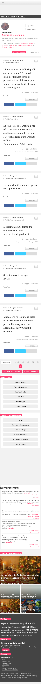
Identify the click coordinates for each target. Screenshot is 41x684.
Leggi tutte (34, 52)
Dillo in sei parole (20, 178)
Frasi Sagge (20, 401)
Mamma (37, 508)
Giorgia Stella (35, 495)
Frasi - (20, 2)
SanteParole (5, 665)
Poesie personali (34, 533)
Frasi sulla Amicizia (20, 387)
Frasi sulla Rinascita (20, 434)
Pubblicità (28, 676)
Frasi (3, 660)
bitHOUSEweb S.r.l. (7, 676)
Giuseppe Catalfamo (13, 34)
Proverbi (4, 47)
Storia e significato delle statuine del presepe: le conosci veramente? (28, 596)
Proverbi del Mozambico (20, 425)
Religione (18, 310)
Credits (34, 676)
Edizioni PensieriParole (9, 668)
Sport (16, 119)
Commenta (31, 99)
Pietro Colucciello (34, 530)
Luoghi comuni (19, 220)
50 (33, 362)
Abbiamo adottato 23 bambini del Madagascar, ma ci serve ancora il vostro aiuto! (10, 596)
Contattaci (24, 677)
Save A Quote (6, 661)
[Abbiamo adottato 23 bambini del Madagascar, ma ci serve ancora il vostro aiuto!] (10, 592)
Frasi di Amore (20, 382)
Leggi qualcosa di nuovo (12, 372)
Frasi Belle (20, 397)
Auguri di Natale (20, 406)
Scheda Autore (31, 29)
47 (18, 362)
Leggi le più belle (19, 52)
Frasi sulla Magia (20, 430)
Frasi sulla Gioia (20, 444)
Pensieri (20, 420)
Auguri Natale (27, 623)
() (20, 492)
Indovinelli (24, 43)
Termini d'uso (16, 677)
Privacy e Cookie (6, 677)
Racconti (13, 45)
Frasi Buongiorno (17, 629)
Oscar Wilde (18, 635)
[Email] (31, 104)
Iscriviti (5, 650)
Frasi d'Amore (31, 629)
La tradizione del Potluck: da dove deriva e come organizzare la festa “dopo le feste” (20, 578)
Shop (3, 666)
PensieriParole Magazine (11, 553)
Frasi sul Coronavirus (20, 439)
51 (38, 362)
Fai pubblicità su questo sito (10, 670)
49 (28, 362)
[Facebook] (9, 104)
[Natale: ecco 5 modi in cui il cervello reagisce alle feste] (10, 606)
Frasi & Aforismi (9, 62)
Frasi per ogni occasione (25, 45)
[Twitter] (20, 104)
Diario (12, 47)
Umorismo (5, 45)
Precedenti (6, 362)
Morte (16, 62)
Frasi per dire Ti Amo (11, 632)
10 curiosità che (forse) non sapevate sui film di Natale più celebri (30, 610)
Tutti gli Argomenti (31, 372)
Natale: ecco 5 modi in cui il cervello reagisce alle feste (9, 611)
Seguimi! (32, 25)
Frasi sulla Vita (20, 392)
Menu (3, 2)
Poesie (31, 43)
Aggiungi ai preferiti (36, 61)
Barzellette (4, 627)
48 (23, 362)
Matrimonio (8, 636)
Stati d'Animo (28, 636)
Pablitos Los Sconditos (33, 516)
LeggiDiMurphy (6, 663)
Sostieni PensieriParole (20, 459)
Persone (36, 497)
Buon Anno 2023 (14, 627)
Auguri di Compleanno (10, 623)
